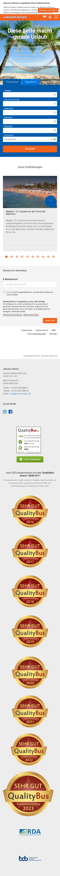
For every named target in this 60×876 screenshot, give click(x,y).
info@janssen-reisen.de (20, 394)
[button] (30, 459)
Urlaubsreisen (12, 82)
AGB (54, 330)
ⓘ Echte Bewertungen (33, 452)
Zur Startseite (30, 66)
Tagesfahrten (31, 82)
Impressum (27, 330)
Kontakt (53, 334)
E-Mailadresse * (10, 279)
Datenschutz (42, 330)
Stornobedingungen (37, 334)
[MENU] (56, 17)
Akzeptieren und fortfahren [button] (48, 10)
